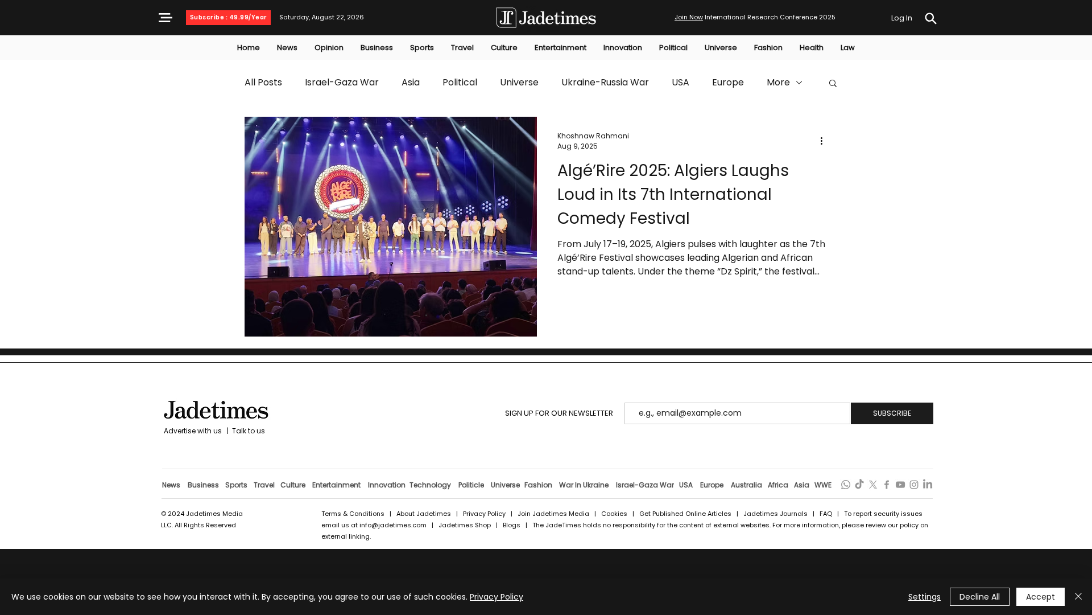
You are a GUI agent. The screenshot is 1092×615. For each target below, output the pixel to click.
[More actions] (825, 141)
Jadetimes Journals (775, 513)
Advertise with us (192, 431)
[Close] (1078, 597)
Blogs (511, 525)
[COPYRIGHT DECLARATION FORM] (930, 18)
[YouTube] (900, 484)
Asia (411, 82)
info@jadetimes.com (393, 525)
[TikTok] (859, 484)
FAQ (827, 513)
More (778, 82)
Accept (1040, 596)
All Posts (263, 82)
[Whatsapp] (845, 484)
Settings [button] (924, 596)
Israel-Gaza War (342, 82)
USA (680, 82)
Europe (728, 82)
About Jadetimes (423, 513)
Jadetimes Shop (466, 525)
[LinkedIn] (927, 484)
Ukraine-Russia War (605, 82)
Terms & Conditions (352, 513)
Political (459, 82)
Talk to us (248, 431)
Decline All (979, 596)
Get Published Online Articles (685, 513)
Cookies (614, 513)
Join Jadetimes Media (553, 513)
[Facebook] (886, 484)
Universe (519, 82)
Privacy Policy (484, 513)
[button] (165, 17)
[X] (873, 484)
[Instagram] (914, 484)
